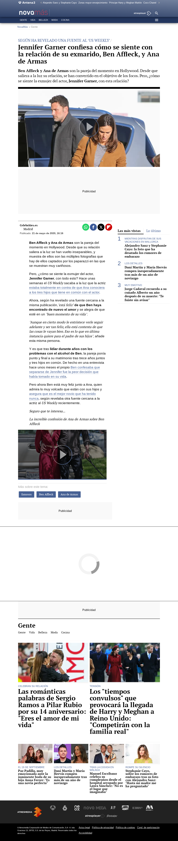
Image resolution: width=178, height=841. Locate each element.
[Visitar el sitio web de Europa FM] (137, 808)
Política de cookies (125, 827)
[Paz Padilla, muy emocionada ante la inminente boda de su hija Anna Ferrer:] (35, 754)
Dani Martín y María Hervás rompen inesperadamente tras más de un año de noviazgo (146, 272)
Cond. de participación (148, 827)
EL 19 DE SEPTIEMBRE (31, 767)
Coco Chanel (149, 2)
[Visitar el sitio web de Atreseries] (113, 808)
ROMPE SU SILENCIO (138, 767)
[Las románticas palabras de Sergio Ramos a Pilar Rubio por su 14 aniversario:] (53, 663)
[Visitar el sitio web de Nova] (89, 808)
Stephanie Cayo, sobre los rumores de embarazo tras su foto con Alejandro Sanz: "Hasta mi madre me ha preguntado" (142, 778)
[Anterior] (40, 3)
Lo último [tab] (153, 231)
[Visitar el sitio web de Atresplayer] (95, 816)
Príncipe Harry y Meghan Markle (125, 2)
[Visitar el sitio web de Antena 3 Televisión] (53, 808)
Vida (32, 20)
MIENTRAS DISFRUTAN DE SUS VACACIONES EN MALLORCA (143, 240)
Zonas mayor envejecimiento (92, 2)
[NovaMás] (43, 12)
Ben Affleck (46, 494)
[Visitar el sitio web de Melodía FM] (149, 808)
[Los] (125, 663)
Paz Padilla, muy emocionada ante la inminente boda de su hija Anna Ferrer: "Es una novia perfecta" (34, 777)
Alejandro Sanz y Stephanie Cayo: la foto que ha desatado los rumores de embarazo (146, 251)
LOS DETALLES (133, 263)
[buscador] (156, 13)
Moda (54, 20)
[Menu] (156, 20)
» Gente (33, 27)
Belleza (43, 20)
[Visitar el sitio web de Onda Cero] (125, 808)
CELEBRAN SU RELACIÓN (33, 686)
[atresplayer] (141, 13)
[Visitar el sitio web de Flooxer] (112, 816)
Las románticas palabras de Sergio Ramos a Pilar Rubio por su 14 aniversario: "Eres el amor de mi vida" (52, 708)
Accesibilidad (85, 833)
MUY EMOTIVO (133, 285)
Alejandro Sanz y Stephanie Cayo (60, 2)
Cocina (65, 20)
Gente (23, 20)
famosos (26, 494)
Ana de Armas (69, 494)
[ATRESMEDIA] (29, 812)
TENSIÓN (95, 686)
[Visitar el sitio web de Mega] (101, 808)
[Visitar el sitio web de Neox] (77, 808)
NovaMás (22, 27)
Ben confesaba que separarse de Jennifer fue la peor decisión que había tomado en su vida (64, 372)
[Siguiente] (158, 3)
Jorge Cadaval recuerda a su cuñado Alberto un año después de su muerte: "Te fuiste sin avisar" (146, 294)
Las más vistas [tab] (129, 231)
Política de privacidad (103, 827)
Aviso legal (84, 827)
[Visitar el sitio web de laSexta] (65, 808)
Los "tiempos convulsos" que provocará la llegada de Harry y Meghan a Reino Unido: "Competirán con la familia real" (122, 711)
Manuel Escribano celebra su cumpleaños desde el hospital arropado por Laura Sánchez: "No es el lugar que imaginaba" (106, 782)
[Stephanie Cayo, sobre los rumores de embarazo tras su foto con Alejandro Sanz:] (143, 754)
